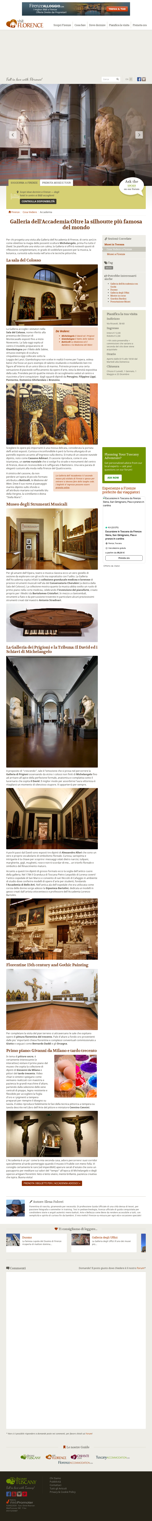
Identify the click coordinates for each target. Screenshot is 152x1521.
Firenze (15, 212)
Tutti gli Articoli (58, 1488)
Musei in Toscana (114, 244)
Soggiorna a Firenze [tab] (24, 182)
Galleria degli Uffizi (119, 292)
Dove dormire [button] (97, 25)
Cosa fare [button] (80, 25)
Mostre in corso (118, 295)
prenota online (62, 487)
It (131, 79)
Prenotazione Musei (120, 301)
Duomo (114, 289)
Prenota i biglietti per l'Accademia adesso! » (52, 1183)
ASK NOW (113, 477)
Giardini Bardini (118, 298)
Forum (140, 1268)
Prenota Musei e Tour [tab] (56, 182)
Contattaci (55, 1485)
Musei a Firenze (116, 254)
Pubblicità (55, 1481)
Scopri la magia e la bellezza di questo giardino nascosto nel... (116, 1243)
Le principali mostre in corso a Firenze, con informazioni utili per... (46, 1243)
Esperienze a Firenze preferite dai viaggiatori (121, 490)
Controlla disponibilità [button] (38, 201)
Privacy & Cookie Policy (63, 1492)
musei (109, 267)
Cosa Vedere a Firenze (119, 249)
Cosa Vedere (30, 212)
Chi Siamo (55, 1478)
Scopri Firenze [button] (62, 25)
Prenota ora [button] (140, 25)
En (127, 79)
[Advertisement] (76, 52)
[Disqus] (76, 1311)
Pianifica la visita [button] (119, 25)
